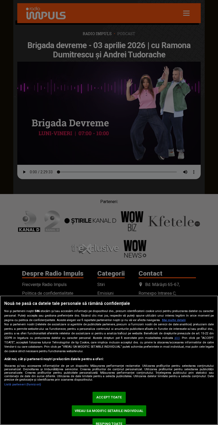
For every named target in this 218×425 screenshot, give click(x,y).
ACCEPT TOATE (109, 397)
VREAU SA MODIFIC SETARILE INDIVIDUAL (109, 411)
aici (177, 338)
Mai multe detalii (174, 320)
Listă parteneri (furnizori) (22, 384)
